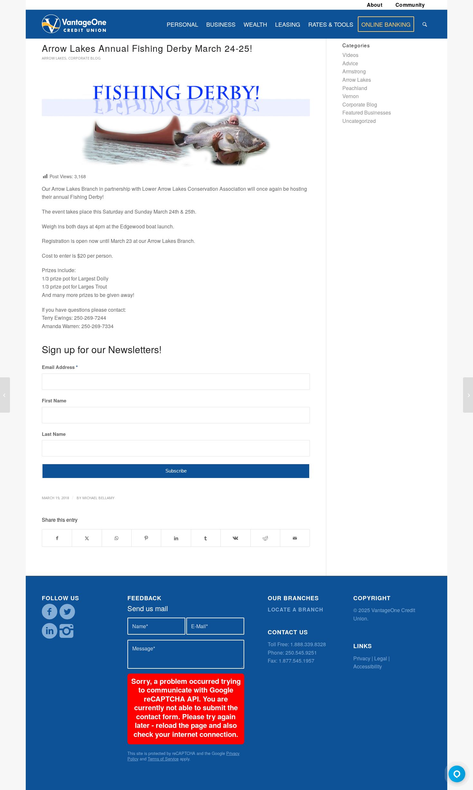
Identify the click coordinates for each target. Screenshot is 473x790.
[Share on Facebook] (57, 538)
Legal (380, 658)
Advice (350, 63)
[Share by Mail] (295, 538)
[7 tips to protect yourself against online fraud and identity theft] (468, 395)
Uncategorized (359, 120)
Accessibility (367, 666)
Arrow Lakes (54, 58)
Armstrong (354, 71)
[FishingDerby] (176, 123)
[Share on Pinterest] (146, 538)
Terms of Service (163, 759)
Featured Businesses (366, 112)
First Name (54, 400)
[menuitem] (374, 4)
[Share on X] (86, 538)
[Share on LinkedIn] (175, 538)
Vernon (350, 96)
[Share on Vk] (235, 538)
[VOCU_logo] (74, 24)
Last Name (54, 433)
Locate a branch (295, 609)
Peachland (354, 88)
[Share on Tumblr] (205, 538)
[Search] (424, 24)
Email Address (60, 367)
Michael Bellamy (98, 497)
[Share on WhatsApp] (116, 538)
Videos (350, 55)
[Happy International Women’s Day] (5, 395)
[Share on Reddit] (265, 538)
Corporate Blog (84, 58)
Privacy (361, 658)
